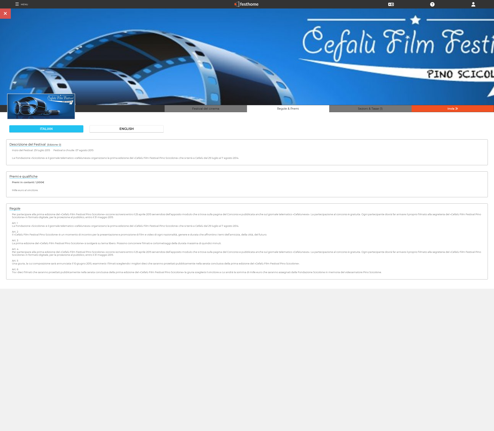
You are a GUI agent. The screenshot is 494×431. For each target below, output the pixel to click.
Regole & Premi (288, 108)
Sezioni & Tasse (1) (370, 108)
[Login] (473, 4)
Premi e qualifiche (23, 176)
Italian (46, 129)
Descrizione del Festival (35, 144)
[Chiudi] (5, 13)
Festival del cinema (205, 108)
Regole (14, 208)
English (126, 129)
